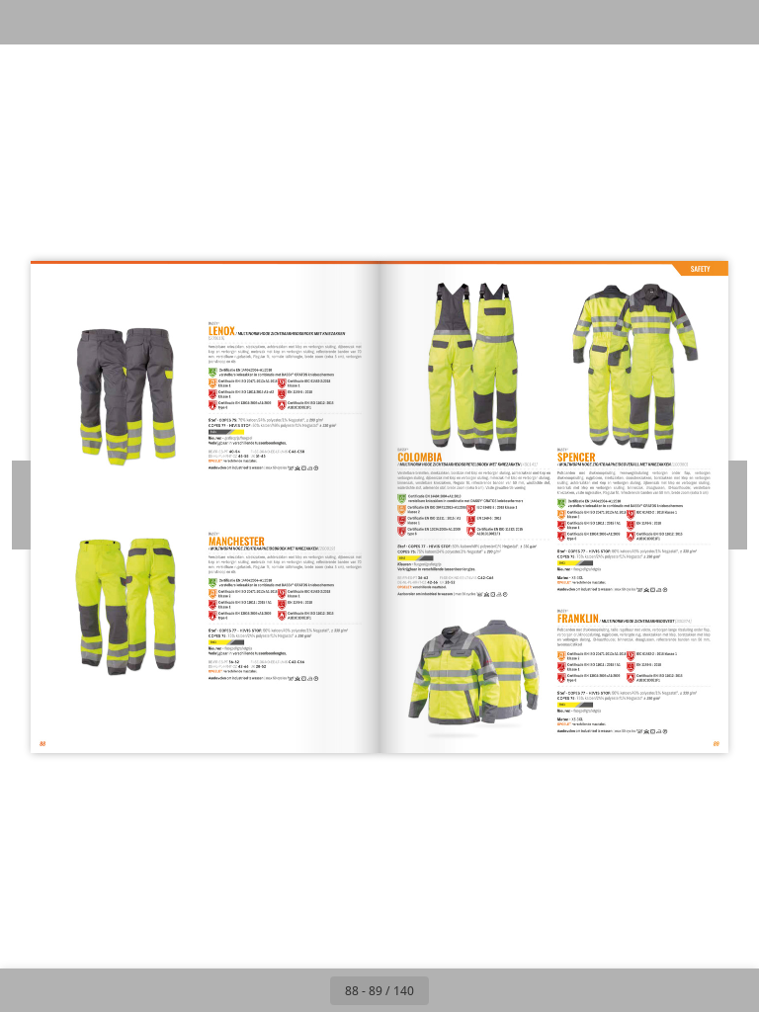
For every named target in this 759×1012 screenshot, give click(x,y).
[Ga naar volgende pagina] (450, 990)
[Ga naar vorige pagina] (308, 990)
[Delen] (686, 22)
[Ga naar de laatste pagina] (494, 990)
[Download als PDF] (117, 22)
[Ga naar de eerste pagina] (265, 990)
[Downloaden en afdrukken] (161, 22)
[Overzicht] (72, 22)
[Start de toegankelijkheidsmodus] (206, 22)
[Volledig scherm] (731, 22)
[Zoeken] (28, 22)
